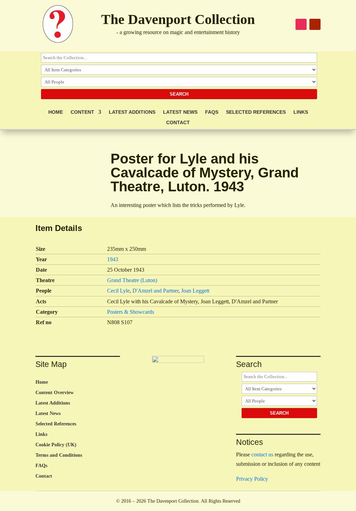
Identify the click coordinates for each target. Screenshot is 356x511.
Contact (178, 122)
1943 (112, 259)
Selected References (256, 112)
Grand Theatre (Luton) (132, 280)
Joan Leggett (195, 291)
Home (55, 112)
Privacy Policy (252, 479)
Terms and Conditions (58, 455)
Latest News (180, 112)
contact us (262, 454)
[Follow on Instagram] (301, 24)
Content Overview (54, 392)
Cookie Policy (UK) (55, 444)
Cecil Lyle (118, 291)
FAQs (211, 112)
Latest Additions (132, 112)
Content (82, 112)
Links (300, 112)
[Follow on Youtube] (315, 24)
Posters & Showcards (130, 312)
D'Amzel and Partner (155, 291)
